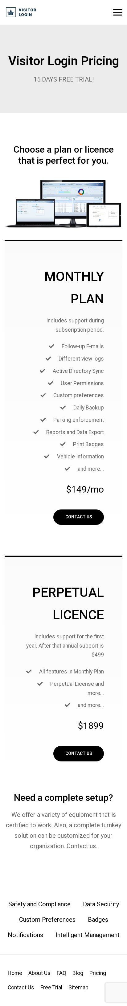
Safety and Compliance (39, 904)
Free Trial (51, 987)
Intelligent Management (87, 935)
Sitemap (78, 987)
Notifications (25, 935)
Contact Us (78, 516)
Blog (77, 973)
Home (15, 973)
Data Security (101, 904)
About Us (39, 973)
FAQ (61, 973)
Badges (98, 919)
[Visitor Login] (21, 12)
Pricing (97, 973)
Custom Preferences (47, 919)
